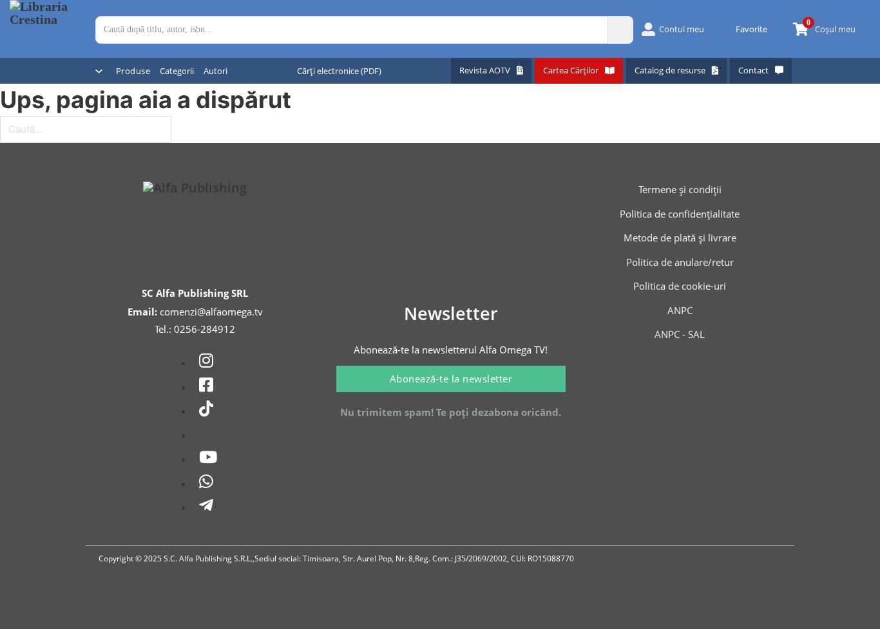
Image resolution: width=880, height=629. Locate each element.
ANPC (680, 310)
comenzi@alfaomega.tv (211, 311)
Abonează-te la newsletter (451, 378)
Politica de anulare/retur (680, 262)
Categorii (177, 71)
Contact (753, 70)
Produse (133, 71)
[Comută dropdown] (99, 71)
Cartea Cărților (570, 70)
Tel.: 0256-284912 (195, 329)
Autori (215, 71)
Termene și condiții (680, 189)
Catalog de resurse (670, 70)
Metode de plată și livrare (680, 237)
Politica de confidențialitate (680, 213)
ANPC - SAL (680, 334)
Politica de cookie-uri (679, 285)
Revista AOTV (484, 70)
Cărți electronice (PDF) (339, 71)
